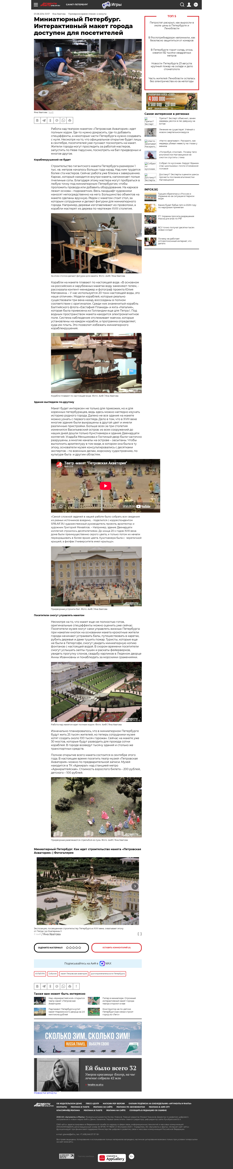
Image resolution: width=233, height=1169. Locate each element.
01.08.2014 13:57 (42, 14)
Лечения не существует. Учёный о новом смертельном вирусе (177, 130)
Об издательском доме (69, 1104)
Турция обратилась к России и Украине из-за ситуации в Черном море (176, 196)
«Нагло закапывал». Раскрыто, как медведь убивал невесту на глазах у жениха (178, 143)
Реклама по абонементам (130, 1107)
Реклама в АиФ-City (159, 1107)
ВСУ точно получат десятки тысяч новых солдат (176, 228)
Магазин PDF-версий (114, 1104)
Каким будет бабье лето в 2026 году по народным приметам (177, 206)
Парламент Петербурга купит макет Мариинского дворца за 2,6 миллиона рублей (67, 1012)
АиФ (51, 112)
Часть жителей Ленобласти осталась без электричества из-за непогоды (172, 80)
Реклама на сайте (103, 1107)
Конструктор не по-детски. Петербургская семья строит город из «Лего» (118, 1012)
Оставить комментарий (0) (117, 948)
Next (135, 886)
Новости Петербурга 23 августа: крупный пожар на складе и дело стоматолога (172, 66)
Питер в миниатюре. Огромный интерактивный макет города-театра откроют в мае (119, 1001)
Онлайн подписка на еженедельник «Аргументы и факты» (160, 1104)
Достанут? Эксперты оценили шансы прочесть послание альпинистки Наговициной (179, 177)
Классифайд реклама (68, 1110)
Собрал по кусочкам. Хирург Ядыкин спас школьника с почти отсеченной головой (179, 166)
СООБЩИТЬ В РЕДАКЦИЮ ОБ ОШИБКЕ (148, 1110)
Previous (41, 886)
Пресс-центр (92, 1104)
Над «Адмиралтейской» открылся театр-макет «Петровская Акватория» (67, 1001)
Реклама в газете (80, 1107)
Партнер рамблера (86, 1156)
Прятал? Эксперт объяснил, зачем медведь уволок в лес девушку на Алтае (177, 121)
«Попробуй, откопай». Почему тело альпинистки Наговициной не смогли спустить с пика (178, 155)
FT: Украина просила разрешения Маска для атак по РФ (176, 217)
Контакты (61, 1107)
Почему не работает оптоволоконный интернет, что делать (175, 241)
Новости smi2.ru (45, 1093)
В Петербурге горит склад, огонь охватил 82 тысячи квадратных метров (172, 52)
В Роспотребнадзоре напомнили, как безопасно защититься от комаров (171, 39)
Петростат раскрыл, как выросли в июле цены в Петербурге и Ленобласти (172, 25)
